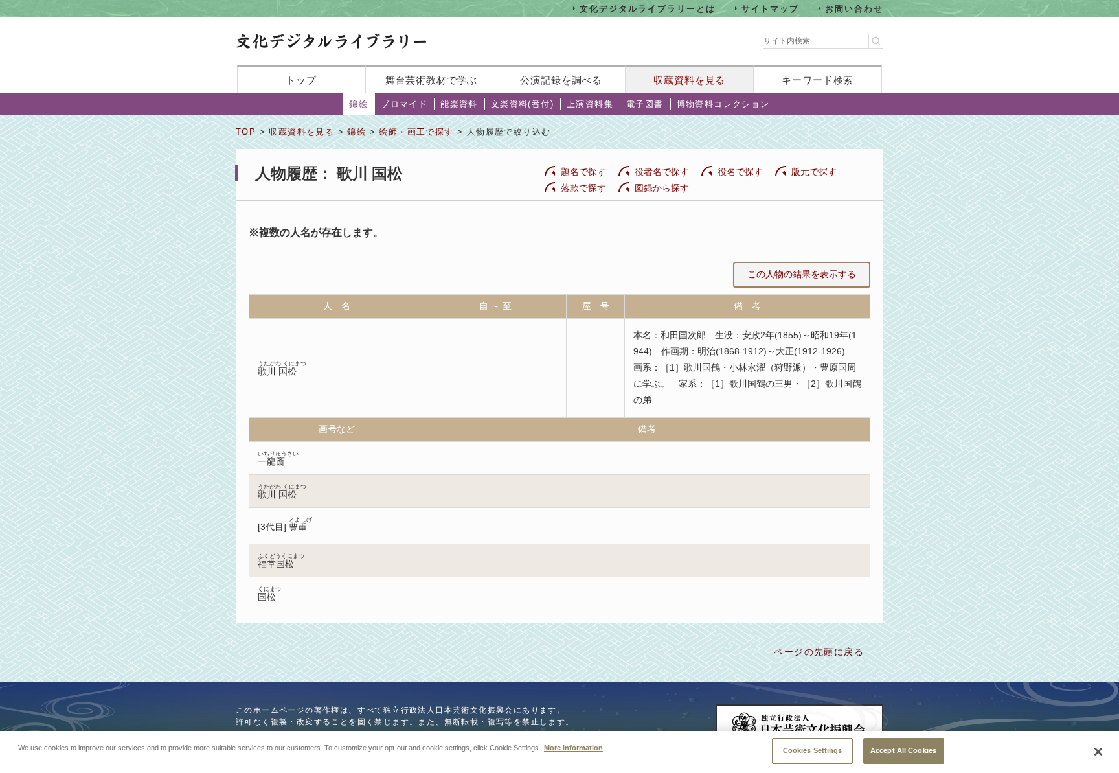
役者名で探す (662, 172)
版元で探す (814, 172)
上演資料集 (590, 104)
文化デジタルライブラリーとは (647, 8)
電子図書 (645, 104)
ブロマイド (404, 104)
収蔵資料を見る (689, 80)
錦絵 (358, 104)
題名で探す (583, 172)
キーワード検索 (817, 80)
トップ (301, 80)
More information (573, 747)
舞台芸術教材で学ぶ (431, 80)
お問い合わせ (854, 8)
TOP (246, 132)
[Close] (1098, 751)
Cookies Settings (812, 750)
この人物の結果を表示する (801, 274)
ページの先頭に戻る (819, 652)
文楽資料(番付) (522, 104)
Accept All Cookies (903, 750)
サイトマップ (770, 8)
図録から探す (662, 188)
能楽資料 (459, 104)
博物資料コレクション (723, 104)
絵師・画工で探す (416, 132)
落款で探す (583, 188)
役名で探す (740, 172)
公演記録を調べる (561, 80)
